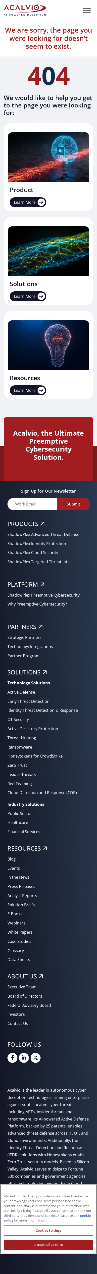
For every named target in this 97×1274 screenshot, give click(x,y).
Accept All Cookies (48, 1244)
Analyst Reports (22, 895)
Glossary (15, 950)
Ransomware (19, 747)
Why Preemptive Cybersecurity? (37, 604)
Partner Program (23, 656)
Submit (73, 504)
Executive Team (22, 987)
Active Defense (21, 692)
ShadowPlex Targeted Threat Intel (39, 561)
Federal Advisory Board (29, 1005)
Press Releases (21, 886)
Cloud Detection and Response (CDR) (42, 792)
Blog (11, 859)
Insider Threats (21, 774)
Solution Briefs (21, 905)
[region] (48, 1219)
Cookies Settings (48, 1230)
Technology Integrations (30, 646)
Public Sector (19, 813)
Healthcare (17, 822)
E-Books (14, 914)
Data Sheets (18, 959)
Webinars (16, 923)
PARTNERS (21, 626)
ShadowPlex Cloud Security (32, 552)
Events (13, 868)
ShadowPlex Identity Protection (36, 543)
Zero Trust (17, 765)
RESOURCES (24, 848)
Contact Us (17, 1023)
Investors (16, 1014)
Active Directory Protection (32, 728)
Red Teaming (19, 783)
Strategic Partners (24, 637)
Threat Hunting (21, 738)
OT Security (18, 719)
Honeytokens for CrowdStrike (35, 756)
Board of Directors (24, 996)
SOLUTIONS (24, 672)
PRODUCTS (22, 523)
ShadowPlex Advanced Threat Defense (43, 534)
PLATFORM (22, 584)
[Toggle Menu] (87, 10)
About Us (22, 976)
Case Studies (19, 941)
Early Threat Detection (28, 701)
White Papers (20, 932)
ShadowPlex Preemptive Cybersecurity (43, 595)
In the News (18, 877)
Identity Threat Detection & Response (42, 710)
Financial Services (23, 831)
